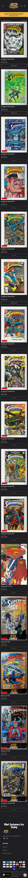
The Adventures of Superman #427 (7, 438)
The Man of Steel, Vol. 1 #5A (6, 586)
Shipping (5, 850)
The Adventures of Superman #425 (7, 533)
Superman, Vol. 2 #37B (5, 695)
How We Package (7, 853)
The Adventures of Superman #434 (7, 249)
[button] (2, 6)
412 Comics (8, 871)
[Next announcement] (25, 14)
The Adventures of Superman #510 (7, 59)
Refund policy (23, 871)
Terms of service (14, 874)
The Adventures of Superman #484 (7, 154)
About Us (5, 847)
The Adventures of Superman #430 (7, 296)
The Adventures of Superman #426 (7, 486)
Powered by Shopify (15, 871)
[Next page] (17, 816)
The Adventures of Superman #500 (7, 106)
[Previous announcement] (2, 14)
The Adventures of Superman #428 (7, 391)
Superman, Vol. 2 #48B (5, 751)
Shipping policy (22, 874)
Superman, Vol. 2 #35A (5, 641)
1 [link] (10, 816)
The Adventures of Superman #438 (7, 201)
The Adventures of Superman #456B (8, 803)
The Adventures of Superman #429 (7, 343)
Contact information (15, 876)
